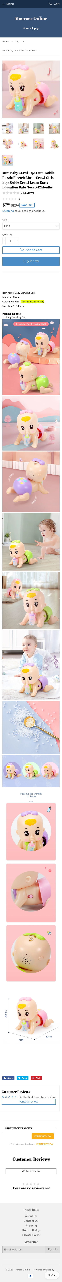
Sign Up (52, 1249)
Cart (56, 3)
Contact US (31, 1220)
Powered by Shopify (43, 1269)
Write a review (31, 1171)
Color (5, 219)
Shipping (8, 210)
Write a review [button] (28, 1101)
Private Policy (31, 1235)
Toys (17, 41)
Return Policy (31, 1230)
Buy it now (31, 261)
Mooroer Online (31, 18)
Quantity (7, 234)
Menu (10, 3)
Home (5, 41)
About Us (31, 1216)
